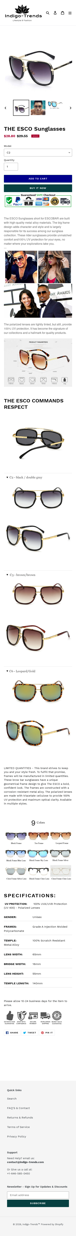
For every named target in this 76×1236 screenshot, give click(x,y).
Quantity (9, 160)
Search (12, 1098)
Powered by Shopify (52, 1224)
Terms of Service (18, 1127)
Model (7, 146)
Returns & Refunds (20, 1117)
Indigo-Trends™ (31, 1224)
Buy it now (38, 188)
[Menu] (70, 12)
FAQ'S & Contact (18, 1108)
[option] (21, 108)
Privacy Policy (16, 1136)
